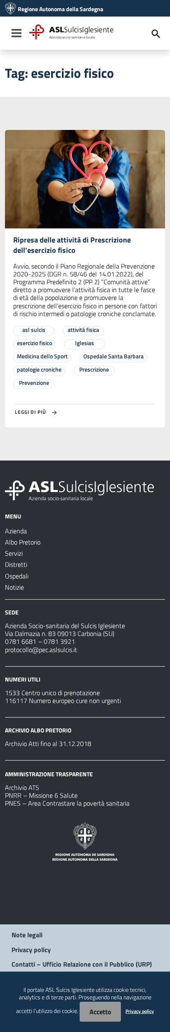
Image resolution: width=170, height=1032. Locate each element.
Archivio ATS (22, 787)
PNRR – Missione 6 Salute (41, 795)
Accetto (100, 1012)
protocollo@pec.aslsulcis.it (41, 650)
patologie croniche (39, 369)
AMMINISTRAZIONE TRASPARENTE (49, 774)
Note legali (27, 935)
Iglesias (84, 342)
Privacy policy (31, 950)
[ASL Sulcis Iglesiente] (10, 9)
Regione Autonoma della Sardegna (60, 9)
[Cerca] (156, 34)
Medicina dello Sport (42, 356)
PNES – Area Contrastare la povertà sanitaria (67, 803)
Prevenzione (34, 382)
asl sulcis (33, 329)
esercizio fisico (34, 342)
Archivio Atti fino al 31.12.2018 (48, 744)
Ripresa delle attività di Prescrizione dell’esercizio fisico (72, 245)
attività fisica (83, 329)
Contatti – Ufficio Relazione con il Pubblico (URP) (82, 964)
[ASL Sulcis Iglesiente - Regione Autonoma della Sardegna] (79, 489)
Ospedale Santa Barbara (113, 356)
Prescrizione (94, 369)
